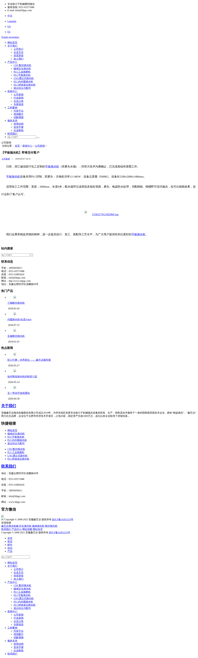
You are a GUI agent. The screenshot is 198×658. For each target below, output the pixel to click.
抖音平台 (19, 111)
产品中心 (12, 62)
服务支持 (12, 120)
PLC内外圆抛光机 (23, 81)
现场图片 (19, 114)
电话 (9, 541)
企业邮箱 (19, 130)
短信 (9, 548)
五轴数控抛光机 (16, 336)
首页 (17, 146)
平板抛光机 (52, 166)
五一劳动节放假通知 (18, 393)
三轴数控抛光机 (16, 303)
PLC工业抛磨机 (22, 71)
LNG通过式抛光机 (24, 78)
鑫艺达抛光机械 (10, 526)
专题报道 (19, 104)
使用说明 (19, 124)
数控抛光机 (51, 526)
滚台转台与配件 (22, 88)
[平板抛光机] (101, 214)
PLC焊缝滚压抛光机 (25, 84)
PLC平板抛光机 (22, 75)
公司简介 (19, 49)
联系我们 (12, 133)
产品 (9, 551)
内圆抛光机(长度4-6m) (19, 319)
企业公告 (19, 101)
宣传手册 (19, 127)
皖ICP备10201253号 (62, 519)
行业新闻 (19, 98)
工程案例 (12, 107)
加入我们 (19, 58)
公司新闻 (19, 94)
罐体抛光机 (38, 526)
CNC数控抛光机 (22, 65)
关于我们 (12, 45)
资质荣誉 (19, 55)
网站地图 (27, 529)
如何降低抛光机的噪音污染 (22, 376)
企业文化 (19, 52)
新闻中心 (12, 91)
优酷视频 (19, 117)
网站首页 (12, 42)
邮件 (9, 544)
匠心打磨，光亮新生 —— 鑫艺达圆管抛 (29, 360)
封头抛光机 (25, 526)
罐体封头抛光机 (22, 68)
